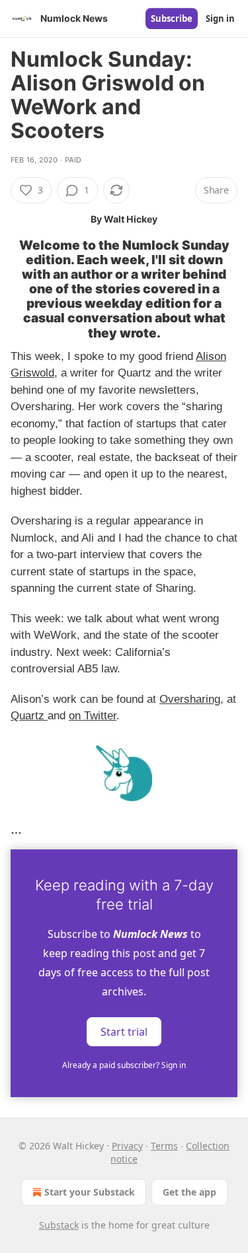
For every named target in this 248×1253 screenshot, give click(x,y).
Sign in (220, 18)
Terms (164, 1145)
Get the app (189, 1192)
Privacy (127, 1145)
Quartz (29, 715)
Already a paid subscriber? (124, 1065)
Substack (59, 1225)
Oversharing (189, 699)
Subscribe (171, 18)
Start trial (124, 1031)
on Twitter (92, 715)
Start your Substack (89, 1192)
